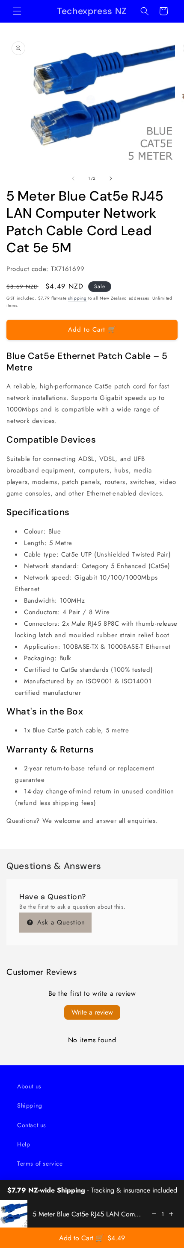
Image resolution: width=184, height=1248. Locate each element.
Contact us (31, 1125)
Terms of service (40, 1163)
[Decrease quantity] (154, 1214)
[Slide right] (110, 178)
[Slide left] (73, 178)
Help (23, 1144)
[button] (17, 11)
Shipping (29, 1105)
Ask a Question (60, 922)
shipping (77, 298)
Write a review (92, 1012)
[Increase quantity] (171, 1214)
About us (29, 1086)
